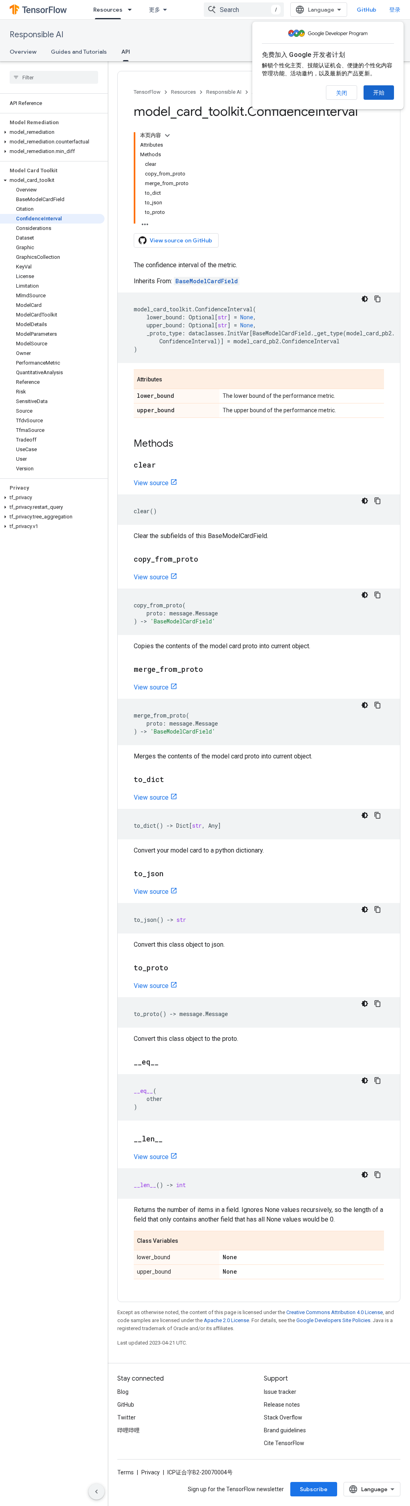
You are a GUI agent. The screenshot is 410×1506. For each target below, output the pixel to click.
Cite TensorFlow (284, 1443)
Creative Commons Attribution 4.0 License (334, 1312)
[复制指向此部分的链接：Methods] (181, 444)
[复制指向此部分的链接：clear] (164, 465)
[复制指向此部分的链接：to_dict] (172, 780)
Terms (125, 1472)
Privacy (150, 1472)
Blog (123, 1392)
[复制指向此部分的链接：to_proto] (176, 968)
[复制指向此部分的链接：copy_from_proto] (206, 559)
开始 (378, 92)
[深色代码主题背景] (364, 298)
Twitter (126, 1417)
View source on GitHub (181, 240)
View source (151, 483)
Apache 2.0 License (226, 1320)
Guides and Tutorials (79, 51)
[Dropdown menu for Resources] (132, 9)
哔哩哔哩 (128, 1430)
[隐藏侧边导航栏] (96, 1492)
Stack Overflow (283, 1417)
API (125, 51)
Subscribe (314, 1489)
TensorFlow (147, 92)
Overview (23, 51)
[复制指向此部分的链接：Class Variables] (186, 1241)
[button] (52, 132)
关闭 (341, 93)
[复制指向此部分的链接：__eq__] (167, 1062)
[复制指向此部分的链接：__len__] (171, 1139)
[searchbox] (54, 77)
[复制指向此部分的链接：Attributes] (170, 380)
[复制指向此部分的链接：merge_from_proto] (211, 670)
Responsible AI (36, 35)
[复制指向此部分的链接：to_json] (171, 874)
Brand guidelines (285, 1430)
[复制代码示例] (377, 298)
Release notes (282, 1404)
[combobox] (244, 9)
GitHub (366, 9)
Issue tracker (280, 1392)
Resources (108, 9)
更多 (154, 9)
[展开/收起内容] (167, 135)
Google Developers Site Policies (333, 1320)
